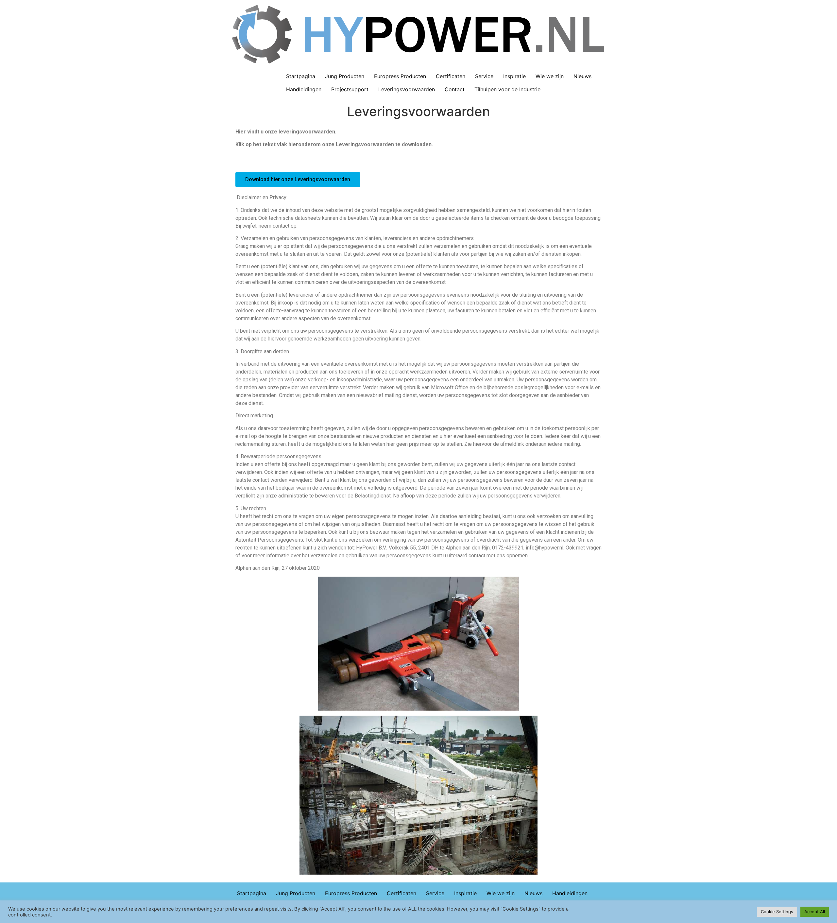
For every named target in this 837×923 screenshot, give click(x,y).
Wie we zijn (550, 76)
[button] (297, 179)
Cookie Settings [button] (777, 911)
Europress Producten (400, 76)
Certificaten (450, 76)
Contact (455, 89)
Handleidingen (303, 89)
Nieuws (582, 76)
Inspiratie (514, 76)
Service (484, 76)
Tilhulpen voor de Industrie (507, 89)
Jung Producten (344, 76)
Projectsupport (349, 89)
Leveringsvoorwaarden (406, 89)
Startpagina (300, 76)
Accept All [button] (814, 911)
